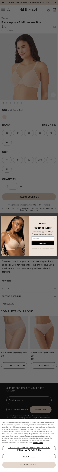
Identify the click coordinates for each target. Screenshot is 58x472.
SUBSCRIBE (42, 243)
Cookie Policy (38, 442)
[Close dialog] (54, 218)
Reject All (29, 457)
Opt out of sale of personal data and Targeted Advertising (29, 449)
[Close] (53, 424)
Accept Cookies (29, 465)
